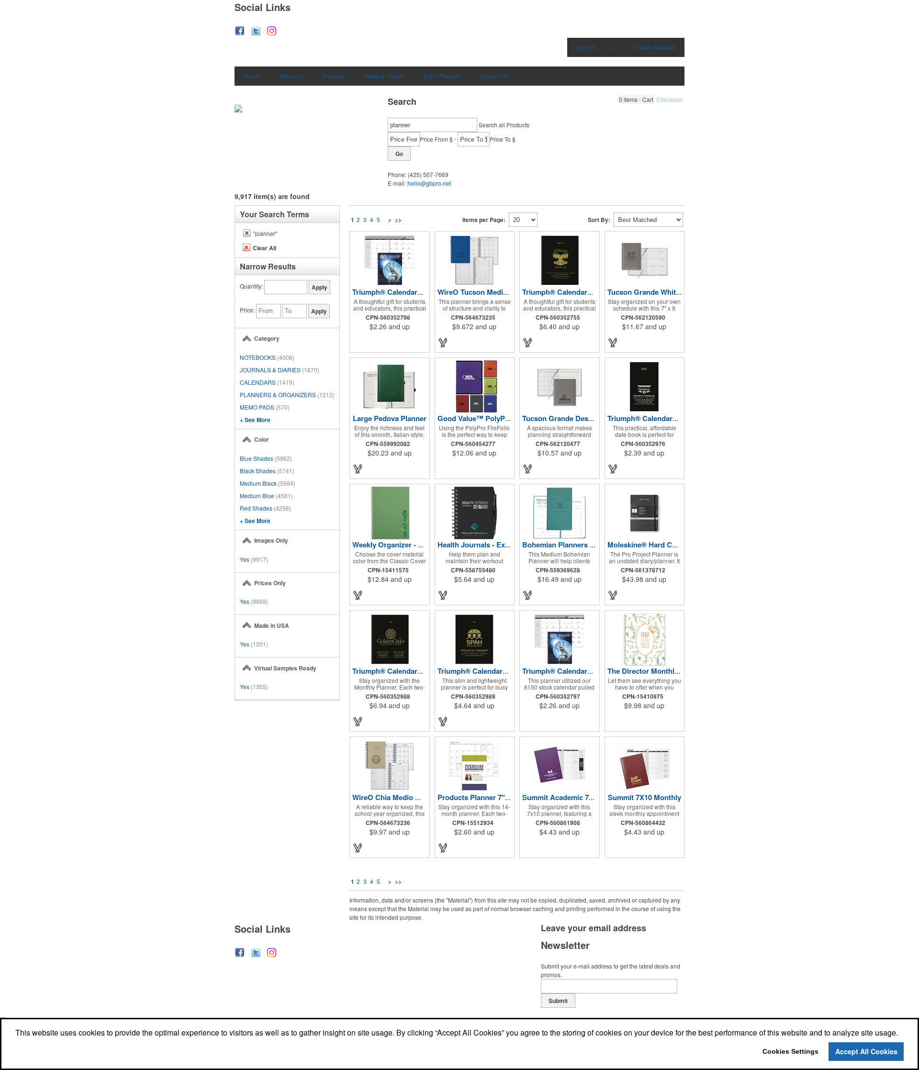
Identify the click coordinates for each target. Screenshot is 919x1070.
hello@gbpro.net (429, 183)
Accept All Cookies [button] (866, 1051)
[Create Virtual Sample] (443, 342)
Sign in (586, 47)
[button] (636, 99)
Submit (558, 1000)
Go (399, 153)
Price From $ (436, 139)
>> (398, 219)
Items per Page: (483, 219)
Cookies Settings (790, 1051)
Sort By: (599, 219)
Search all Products (504, 125)
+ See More (255, 419)
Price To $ (503, 139)
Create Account (655, 47)
